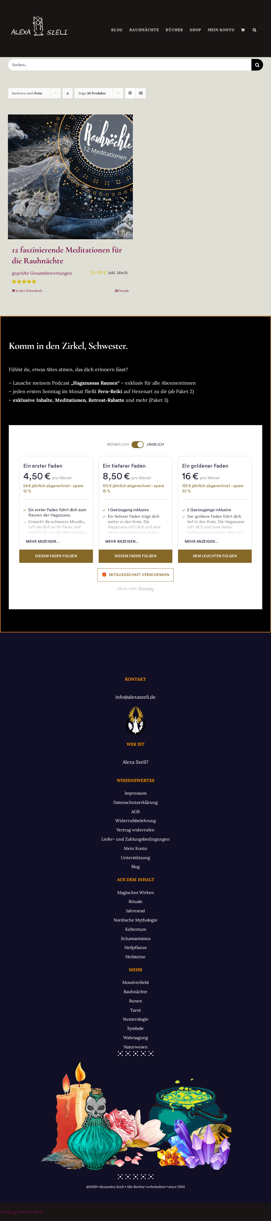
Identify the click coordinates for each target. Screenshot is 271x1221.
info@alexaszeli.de (135, 697)
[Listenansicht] (141, 93)
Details (124, 291)
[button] (254, 30)
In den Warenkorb (29, 291)
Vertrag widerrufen (21, 1212)
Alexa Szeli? (135, 762)
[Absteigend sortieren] (67, 93)
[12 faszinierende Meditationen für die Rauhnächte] (70, 176)
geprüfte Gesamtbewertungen (42, 273)
